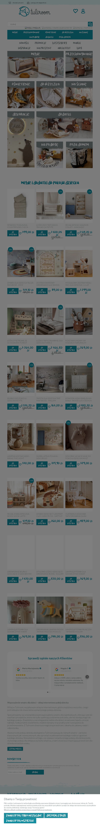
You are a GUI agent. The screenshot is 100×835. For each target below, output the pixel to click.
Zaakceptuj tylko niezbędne (24, 815)
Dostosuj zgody (56, 815)
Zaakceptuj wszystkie (20, 821)
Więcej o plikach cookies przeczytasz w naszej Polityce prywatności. (28, 810)
